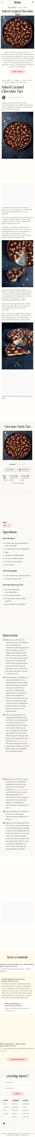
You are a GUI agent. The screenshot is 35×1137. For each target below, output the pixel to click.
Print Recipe (25, 469)
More (5, 1100)
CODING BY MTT (25, 1135)
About (5, 1104)
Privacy (5, 1113)
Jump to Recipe (17, 71)
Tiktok (25, 1107)
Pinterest (26, 1113)
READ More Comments (17, 1059)
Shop (5, 1110)
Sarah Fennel (21, 464)
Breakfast (15, 1107)
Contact (6, 1107)
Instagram (26, 1104)
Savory (14, 1117)
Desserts (16, 80)
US (5, 525)
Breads (14, 1104)
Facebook (26, 1117)
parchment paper (21, 789)
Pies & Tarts (12, 7)
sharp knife (20, 741)
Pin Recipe (11, 469)
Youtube (25, 1110)
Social (25, 1100)
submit (17, 1093)
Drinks (14, 1113)
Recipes (15, 1100)
